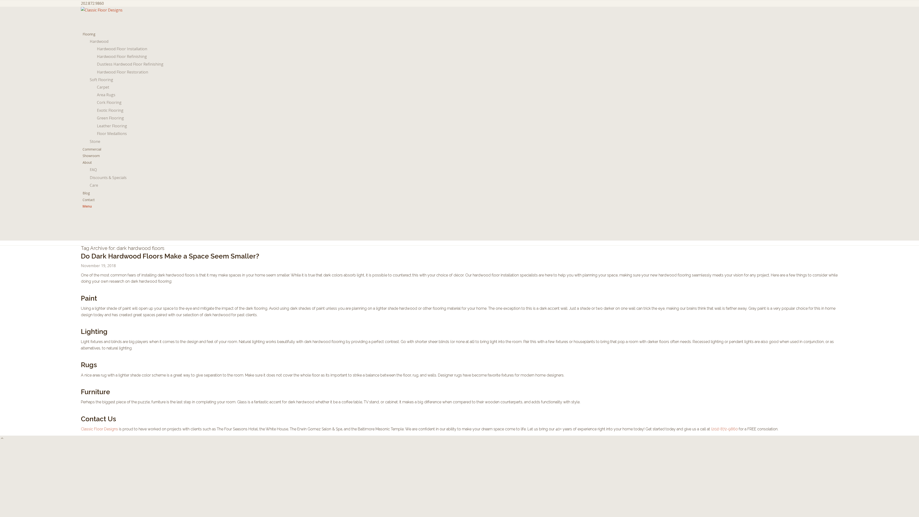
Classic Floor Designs (99, 429)
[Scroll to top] (2, 439)
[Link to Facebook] (84, 230)
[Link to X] (84, 224)
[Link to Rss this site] (84, 237)
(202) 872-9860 (724, 429)
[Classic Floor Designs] (117, 10)
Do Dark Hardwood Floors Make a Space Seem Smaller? (170, 256)
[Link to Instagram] (84, 217)
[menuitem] (460, 88)
